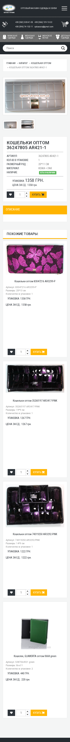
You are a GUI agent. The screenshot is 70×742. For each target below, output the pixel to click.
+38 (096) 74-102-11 (24, 27)
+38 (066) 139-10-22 (44, 22)
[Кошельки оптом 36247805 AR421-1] (35, 96)
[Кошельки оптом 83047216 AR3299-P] (35, 259)
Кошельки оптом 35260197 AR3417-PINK (35, 400)
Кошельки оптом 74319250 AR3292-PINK (35, 534)
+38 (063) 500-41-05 (24, 22)
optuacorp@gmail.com (44, 27)
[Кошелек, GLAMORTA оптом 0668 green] (35, 627)
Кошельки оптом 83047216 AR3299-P (35, 281)
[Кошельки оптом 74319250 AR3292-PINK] (35, 505)
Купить (36, 194)
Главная (10, 63)
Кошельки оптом (41, 63)
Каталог (23, 63)
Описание (13, 209)
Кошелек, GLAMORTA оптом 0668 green (35, 656)
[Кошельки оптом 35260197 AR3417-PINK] (35, 378)
